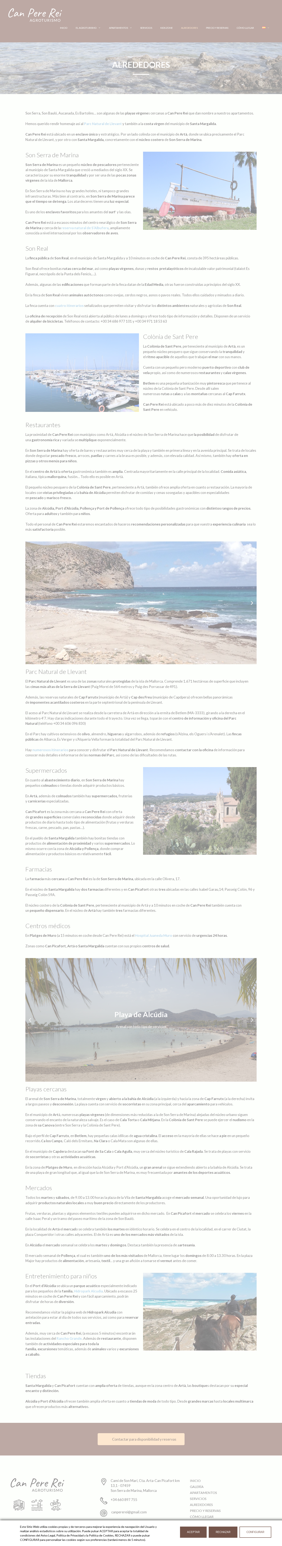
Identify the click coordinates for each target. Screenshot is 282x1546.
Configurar (255, 1532)
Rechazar (223, 1532)
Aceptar (193, 1532)
